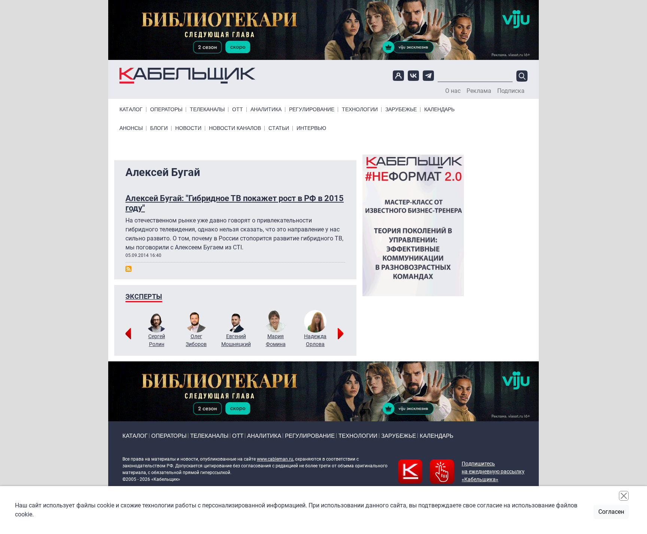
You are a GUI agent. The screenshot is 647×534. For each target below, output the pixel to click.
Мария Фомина (276, 340)
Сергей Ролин (156, 340)
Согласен (611, 511)
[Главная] (187, 76)
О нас (453, 91)
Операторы (166, 109)
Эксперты (143, 296)
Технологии (360, 109)
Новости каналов (235, 128)
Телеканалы (207, 109)
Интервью (311, 128)
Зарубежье (401, 109)
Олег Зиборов (196, 340)
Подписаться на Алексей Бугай (128, 269)
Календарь (439, 109)
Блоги (159, 128)
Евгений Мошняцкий (236, 340)
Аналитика (266, 109)
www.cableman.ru (275, 459)
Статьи (278, 128)
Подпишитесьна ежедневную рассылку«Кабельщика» (493, 471)
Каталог (131, 109)
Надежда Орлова (315, 340)
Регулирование (311, 109)
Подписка (511, 91)
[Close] (624, 496)
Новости (188, 128)
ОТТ (237, 109)
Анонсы (131, 128)
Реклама (479, 91)
